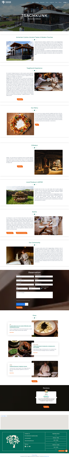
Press (56, 2)
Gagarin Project (60, 41)
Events (47, 2)
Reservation (42, 2)
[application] (61, 2)
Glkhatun (37, 2)
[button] (56, 397)
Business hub (46, 456)
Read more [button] (46, 402)
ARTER (61, 190)
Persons (36, 278)
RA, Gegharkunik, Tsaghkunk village (31, 435)
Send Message (19, 307)
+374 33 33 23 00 (28, 438)
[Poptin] (66, 451)
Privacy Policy (34, 455)
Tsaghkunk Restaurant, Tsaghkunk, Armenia (18, 366)
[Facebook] (65, 2)
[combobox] (37, 276)
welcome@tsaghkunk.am (29, 440)
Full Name (18, 274)
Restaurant (29, 2)
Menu (33, 2)
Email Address (19, 278)
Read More (12, 332)
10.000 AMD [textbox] (19, 284)
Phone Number (38, 274)
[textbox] (43, 280)
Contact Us (52, 2)
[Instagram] (64, 2)
